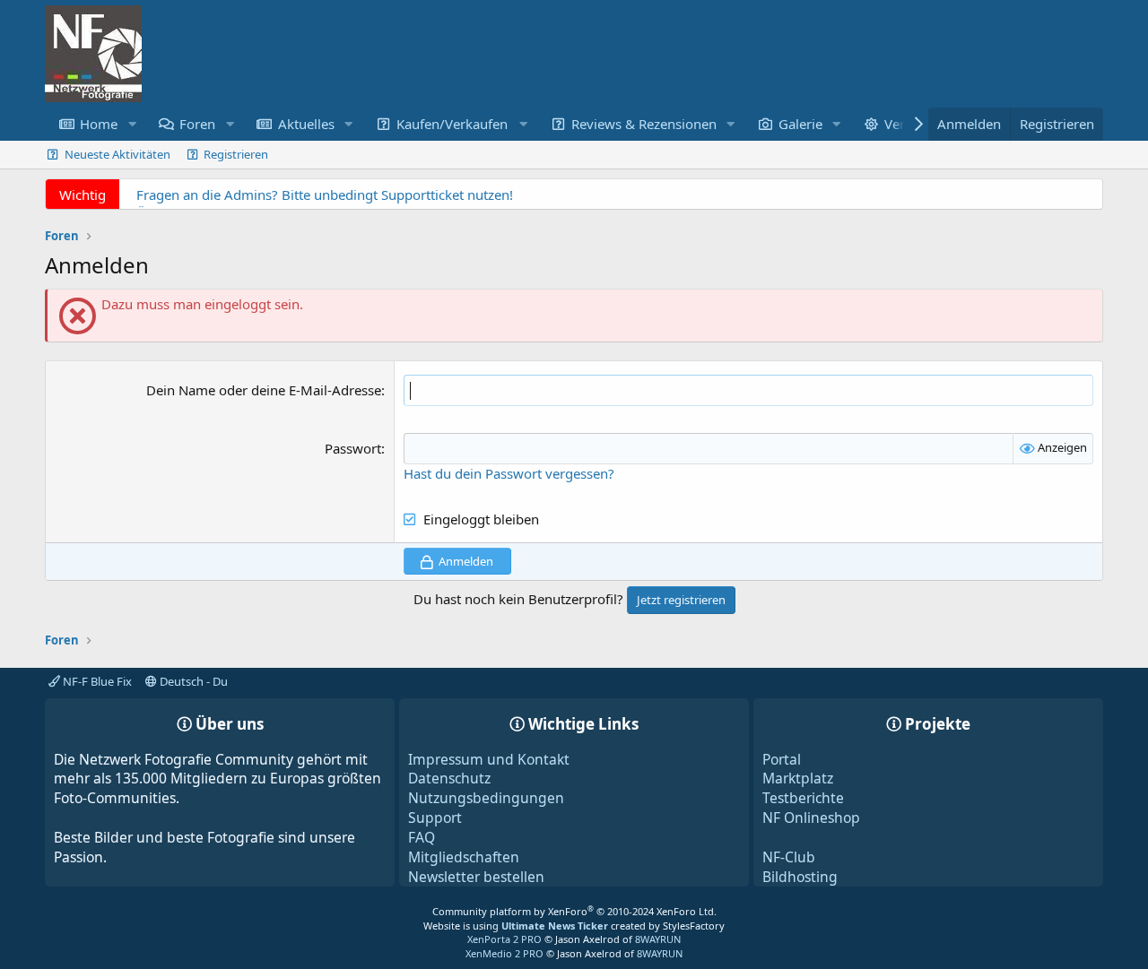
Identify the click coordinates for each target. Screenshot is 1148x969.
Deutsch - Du (192, 681)
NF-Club (788, 857)
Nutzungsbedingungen (486, 798)
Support (435, 817)
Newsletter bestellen (476, 877)
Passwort (353, 448)
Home (98, 124)
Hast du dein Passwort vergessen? (509, 473)
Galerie (800, 124)
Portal (781, 759)
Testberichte (803, 798)
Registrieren (236, 154)
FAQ (421, 837)
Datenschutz (449, 778)
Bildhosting (800, 877)
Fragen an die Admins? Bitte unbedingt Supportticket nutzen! (324, 194)
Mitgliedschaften (463, 857)
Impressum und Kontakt (489, 759)
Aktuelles (306, 124)
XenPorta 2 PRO (504, 939)
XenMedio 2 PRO (504, 953)
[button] (131, 124)
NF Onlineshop (811, 817)
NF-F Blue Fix (96, 681)
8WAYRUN (658, 939)
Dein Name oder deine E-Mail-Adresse (263, 390)
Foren (197, 124)
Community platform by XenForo (574, 911)
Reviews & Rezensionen (644, 124)
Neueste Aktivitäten (117, 154)
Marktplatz (797, 778)
